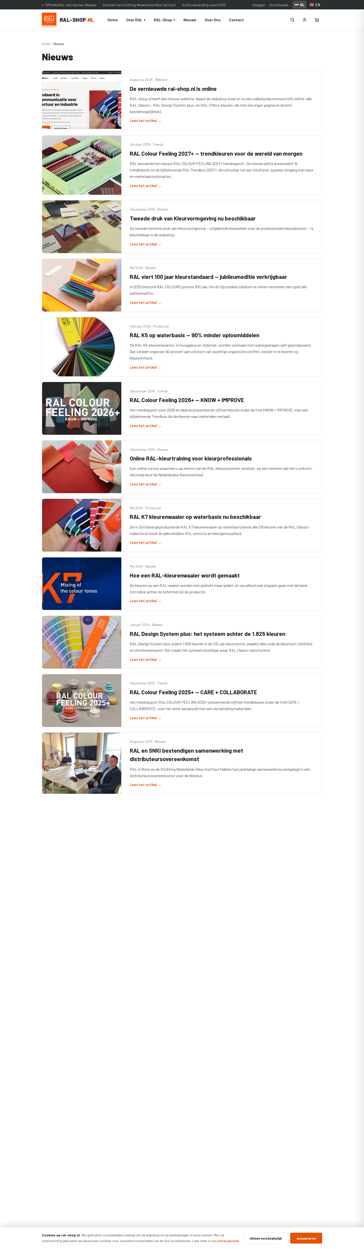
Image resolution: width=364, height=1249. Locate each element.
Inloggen (259, 5)
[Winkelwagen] (316, 19)
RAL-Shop (164, 19)
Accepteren (306, 1238)
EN (317, 4)
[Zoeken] (292, 20)
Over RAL (135, 19)
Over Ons (213, 19)
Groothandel (278, 5)
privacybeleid (228, 1241)
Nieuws (189, 19)
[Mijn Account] (304, 20)
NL (302, 4)
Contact (236, 19)
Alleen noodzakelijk (266, 1238)
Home (112, 19)
